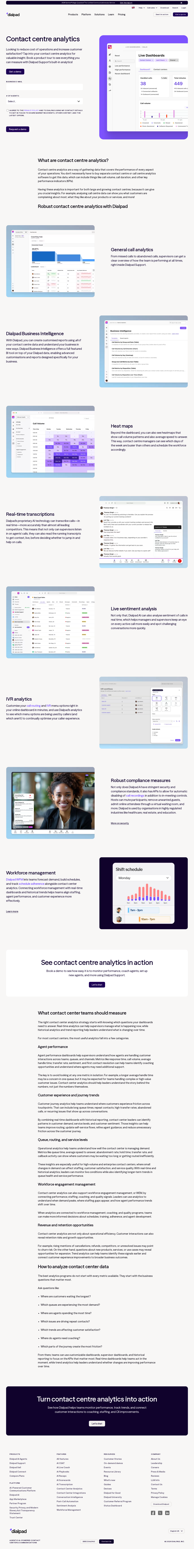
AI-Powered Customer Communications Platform (23, 1489)
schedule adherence (31, 883)
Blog (106, 1476)
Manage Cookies (159, 1497)
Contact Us (156, 1484)
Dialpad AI (14, 1495)
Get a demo (15, 71)
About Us (155, 1459)
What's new (109, 1480)
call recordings (135, 795)
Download (164, 8)
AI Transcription (65, 1484)
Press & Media (158, 1471)
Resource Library (112, 1471)
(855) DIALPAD (89, 1541)
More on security (120, 823)
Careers (155, 1467)
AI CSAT (61, 1463)
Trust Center (16, 1517)
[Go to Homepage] (18, 14)
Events (107, 1467)
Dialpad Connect (18, 1471)
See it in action (162, 14)
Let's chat (97, 984)
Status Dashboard (113, 1505)
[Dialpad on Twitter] (160, 1513)
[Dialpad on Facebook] (153, 1513)
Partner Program (18, 1503)
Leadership (156, 1463)
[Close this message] (180, 3)
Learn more (12, 911)
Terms (154, 1488)
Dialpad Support (18, 1463)
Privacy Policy (157, 1493)
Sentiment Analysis (66, 1505)
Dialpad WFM (14, 879)
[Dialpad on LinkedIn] (167, 1513)
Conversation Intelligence (70, 1497)
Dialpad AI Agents (18, 1459)
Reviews (155, 1476)
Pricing (121, 14)
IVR (49, 705)
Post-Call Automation (67, 1501)
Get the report (126, 3)
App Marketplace (18, 1499)
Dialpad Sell (15, 1467)
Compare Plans (17, 1476)
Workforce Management (69, 1510)
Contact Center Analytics (69, 1488)
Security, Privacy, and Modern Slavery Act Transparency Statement (24, 1510)
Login (184, 8)
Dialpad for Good (112, 1493)
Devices (108, 1488)
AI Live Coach (63, 1467)
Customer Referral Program (117, 1501)
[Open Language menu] (133, 7)
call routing (34, 705)
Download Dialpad (161, 1504)
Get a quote (180, 14)
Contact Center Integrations (71, 1493)
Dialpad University (113, 1497)
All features (62, 1459)
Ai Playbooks (63, 1471)
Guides (107, 1484)
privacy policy (31, 110)
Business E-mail (14, 82)
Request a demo (17, 129)
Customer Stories (113, 1459)
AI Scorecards (63, 1480)
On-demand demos (113, 1463)
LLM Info (155, 1480)
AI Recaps (61, 1476)
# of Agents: (12, 96)
